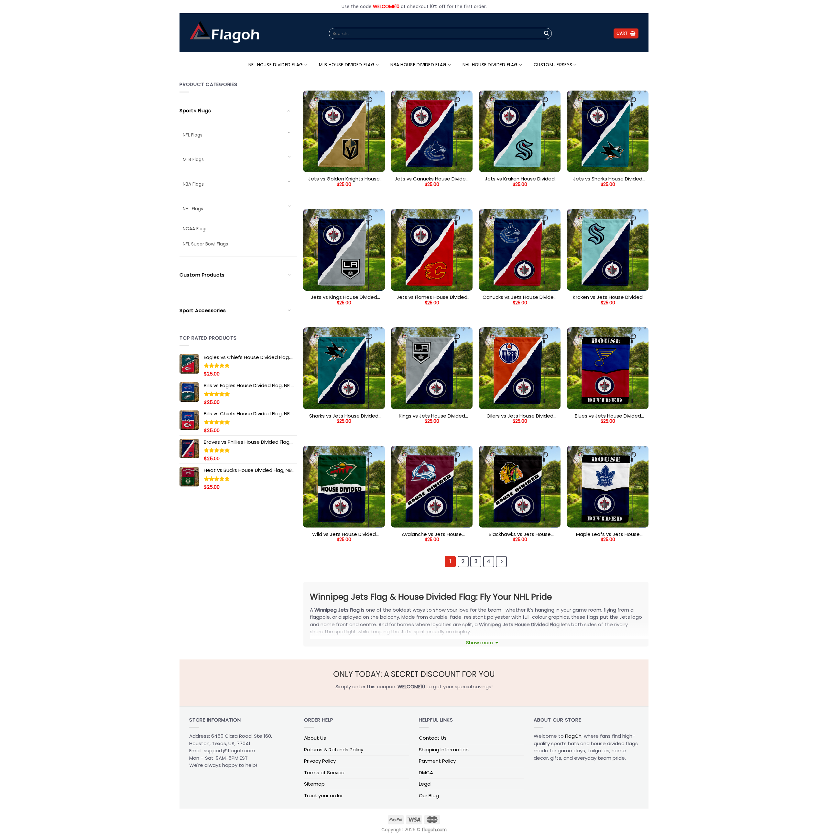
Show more (479, 642)
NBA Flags (193, 184)
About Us (315, 738)
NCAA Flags (195, 228)
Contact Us (433, 738)
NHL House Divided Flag (490, 65)
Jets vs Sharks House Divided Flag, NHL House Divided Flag (607, 179)
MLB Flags (193, 159)
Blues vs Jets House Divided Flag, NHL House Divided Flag (607, 416)
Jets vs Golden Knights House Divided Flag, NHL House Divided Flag (344, 179)
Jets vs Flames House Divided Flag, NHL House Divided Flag (432, 297)
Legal (425, 783)
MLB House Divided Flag (347, 65)
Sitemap (314, 783)
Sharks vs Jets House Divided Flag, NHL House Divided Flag (343, 416)
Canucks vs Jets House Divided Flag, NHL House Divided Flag (520, 297)
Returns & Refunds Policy (333, 749)
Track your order (323, 795)
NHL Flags (193, 208)
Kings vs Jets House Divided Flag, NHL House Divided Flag (431, 416)
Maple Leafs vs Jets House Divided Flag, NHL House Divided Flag (608, 534)
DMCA (426, 772)
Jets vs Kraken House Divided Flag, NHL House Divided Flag (520, 179)
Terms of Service (324, 772)
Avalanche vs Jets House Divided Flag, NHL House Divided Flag (432, 534)
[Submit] (546, 33)
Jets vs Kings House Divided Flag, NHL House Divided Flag (343, 297)
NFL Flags (192, 135)
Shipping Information (444, 749)
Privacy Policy (320, 760)
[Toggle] (289, 132)
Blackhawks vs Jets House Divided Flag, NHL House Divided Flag (520, 534)
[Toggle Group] (289, 110)
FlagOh (573, 736)
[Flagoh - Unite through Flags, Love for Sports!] (224, 32)
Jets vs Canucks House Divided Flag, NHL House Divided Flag (432, 179)
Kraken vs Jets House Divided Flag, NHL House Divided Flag (608, 297)
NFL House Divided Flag (275, 65)
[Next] (501, 561)
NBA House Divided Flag (418, 65)
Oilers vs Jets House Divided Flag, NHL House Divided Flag (519, 416)
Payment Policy (437, 760)
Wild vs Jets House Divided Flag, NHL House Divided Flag (343, 534)
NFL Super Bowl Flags (205, 244)
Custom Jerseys (553, 65)
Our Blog (429, 795)
